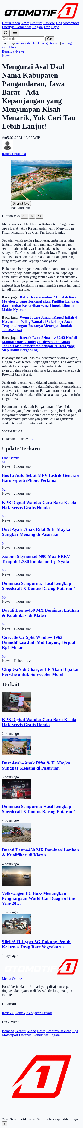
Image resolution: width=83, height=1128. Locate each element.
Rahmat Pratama (14, 154)
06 (4, 597)
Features (36, 23)
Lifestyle (8, 27)
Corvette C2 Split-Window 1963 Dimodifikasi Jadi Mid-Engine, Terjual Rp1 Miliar (38, 642)
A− (24, 216)
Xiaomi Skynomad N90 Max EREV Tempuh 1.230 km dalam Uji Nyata (36, 559)
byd (36, 43)
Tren (47, 27)
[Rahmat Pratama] (7, 150)
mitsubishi (23, 43)
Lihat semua (11, 458)
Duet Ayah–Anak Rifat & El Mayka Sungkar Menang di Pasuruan (36, 532)
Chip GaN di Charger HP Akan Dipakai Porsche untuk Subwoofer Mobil (40, 672)
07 (4, 624)
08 (4, 656)
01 (4, 462)
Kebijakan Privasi (39, 1013)
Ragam (37, 27)
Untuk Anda (11, 23)
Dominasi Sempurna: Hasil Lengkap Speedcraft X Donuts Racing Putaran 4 (39, 586)
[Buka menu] (15, 32)
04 (4, 543)
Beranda (8, 51)
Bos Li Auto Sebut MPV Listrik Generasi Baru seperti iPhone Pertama (40, 478)
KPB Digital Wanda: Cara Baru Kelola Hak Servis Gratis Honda (39, 505)
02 (4, 489)
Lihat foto (21, 203)
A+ (40, 216)
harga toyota (50, 43)
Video (31, 1031)
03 (4, 516)
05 (4, 570)
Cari (50, 38)
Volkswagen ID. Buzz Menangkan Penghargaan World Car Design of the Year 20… (38, 898)
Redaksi (8, 1013)
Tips (59, 23)
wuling (67, 43)
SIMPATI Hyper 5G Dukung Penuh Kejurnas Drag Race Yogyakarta (36, 944)
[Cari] (6, 33)
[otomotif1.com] (41, 19)
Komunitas (23, 27)
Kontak (20, 1013)
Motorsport (71, 23)
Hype (55, 27)
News (25, 23)
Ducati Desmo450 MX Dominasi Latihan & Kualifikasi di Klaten (40, 613)
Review (49, 23)
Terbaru (20, 1031)
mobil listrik (10, 47)
